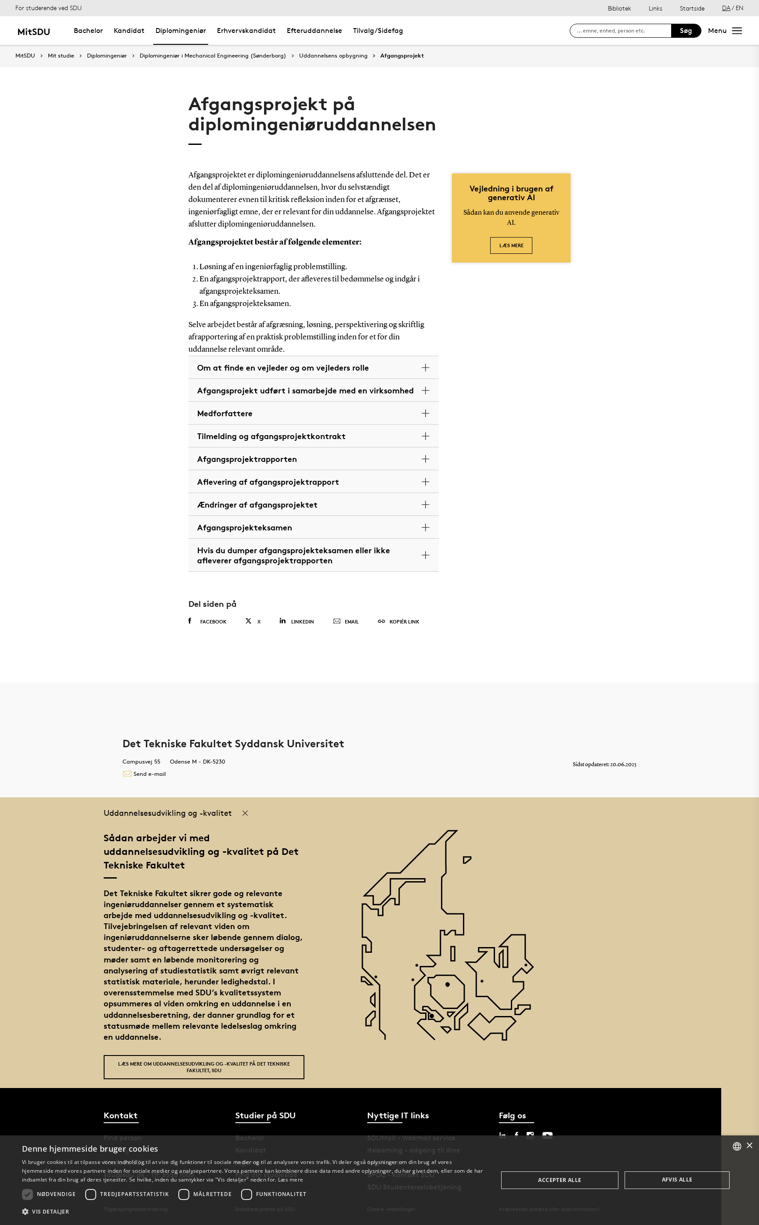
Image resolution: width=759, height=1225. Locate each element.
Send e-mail (150, 773)
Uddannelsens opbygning (333, 56)
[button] (253, 1212)
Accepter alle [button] (559, 1180)
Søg (686, 30)
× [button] (749, 1145)
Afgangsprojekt (402, 56)
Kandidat (129, 30)
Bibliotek (619, 8)
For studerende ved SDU (48, 7)
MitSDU (25, 55)
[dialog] (379, 1180)
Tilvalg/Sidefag (378, 30)
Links (655, 8)
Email (352, 621)
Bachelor (88, 30)
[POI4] (450, 987)
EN (740, 7)
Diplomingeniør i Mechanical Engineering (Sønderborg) (213, 56)
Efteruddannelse (314, 30)
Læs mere (511, 245)
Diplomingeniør (180, 30)
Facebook (213, 621)
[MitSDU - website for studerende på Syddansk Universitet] (33, 30)
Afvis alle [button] (677, 1179)
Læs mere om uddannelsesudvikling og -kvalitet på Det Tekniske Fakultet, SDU (204, 1067)
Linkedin (302, 621)
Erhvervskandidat (246, 30)
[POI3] (435, 1019)
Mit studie (61, 56)
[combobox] (737, 1146)
